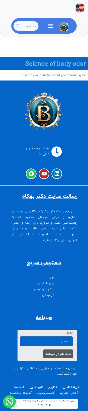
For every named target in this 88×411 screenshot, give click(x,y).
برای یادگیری (46, 283)
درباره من (48, 294)
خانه (51, 277)
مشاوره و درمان (44, 289)
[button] (50, 27)
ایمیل (69, 332)
